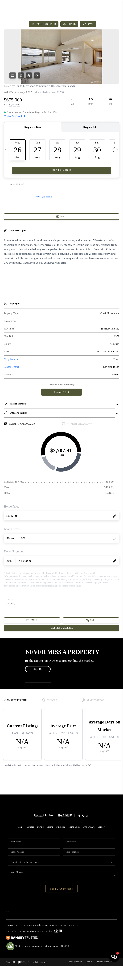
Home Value (74, 827)
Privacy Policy (75, 961)
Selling (50, 827)
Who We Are (88, 827)
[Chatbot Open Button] (114, 957)
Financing (60, 827)
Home (20, 827)
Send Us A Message (61, 888)
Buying (40, 827)
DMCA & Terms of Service (97, 961)
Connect (101, 827)
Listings (30, 827)
